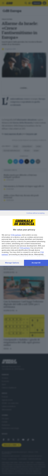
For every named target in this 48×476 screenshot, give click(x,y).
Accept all (36, 263)
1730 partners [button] (16, 235)
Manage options (12, 263)
